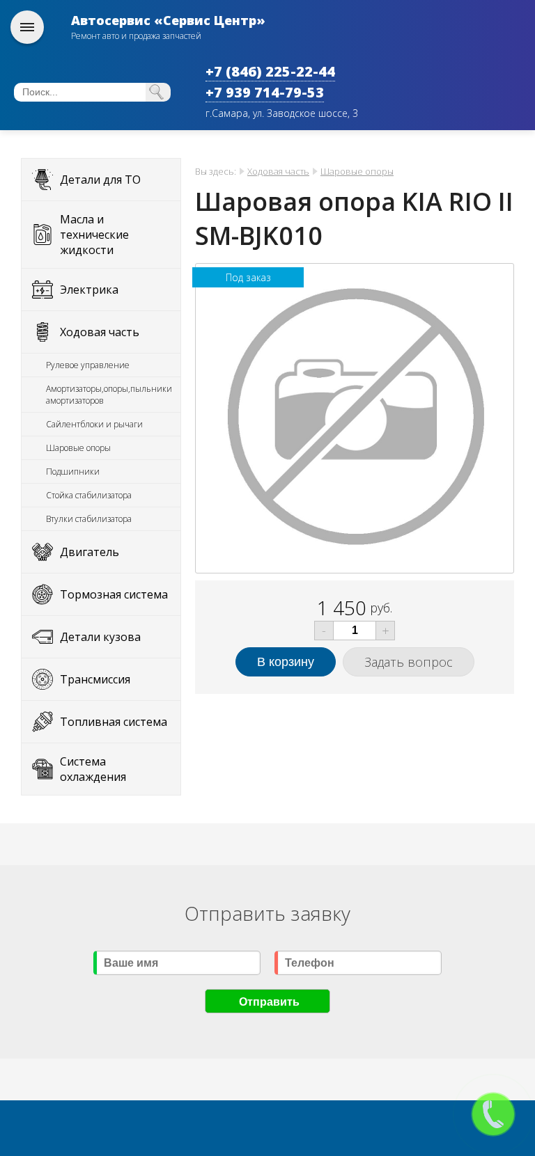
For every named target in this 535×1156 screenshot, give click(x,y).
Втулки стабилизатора (89, 519)
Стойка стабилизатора (89, 495)
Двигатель (89, 552)
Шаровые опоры (78, 448)
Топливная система (113, 721)
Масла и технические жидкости (94, 235)
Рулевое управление (88, 365)
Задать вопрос (408, 662)
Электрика (89, 289)
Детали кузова (100, 636)
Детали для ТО (100, 179)
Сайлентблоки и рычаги (94, 424)
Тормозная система (114, 594)
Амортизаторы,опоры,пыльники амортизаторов (109, 394)
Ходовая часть (99, 332)
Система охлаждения (93, 769)
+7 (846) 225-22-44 (270, 71)
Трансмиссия (95, 679)
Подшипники (73, 471)
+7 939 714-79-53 (265, 92)
